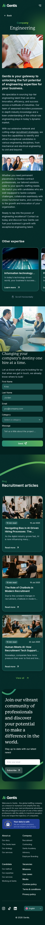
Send (20, 443)
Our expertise (7, 873)
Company (27, 835)
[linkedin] (15, 908)
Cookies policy (29, 884)
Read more (10, 547)
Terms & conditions (31, 889)
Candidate (7, 864)
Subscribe (11, 770)
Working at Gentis (9, 881)
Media (25, 879)
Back (9, 15)
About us (6, 835)
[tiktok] (9, 908)
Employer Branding (30, 856)
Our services (7, 852)
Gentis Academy (29, 848)
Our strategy (7, 848)
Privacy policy (29, 894)
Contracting (27, 844)
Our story (6, 840)
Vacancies (27, 864)
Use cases (27, 874)
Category (6, 414)
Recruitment (27, 840)
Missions (26, 869)
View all (20, 678)
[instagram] (3, 908)
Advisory (26, 852)
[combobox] (20, 420)
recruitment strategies (27, 132)
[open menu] (40, 6)
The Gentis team (9, 844)
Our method (7, 869)
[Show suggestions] (40, 420)
